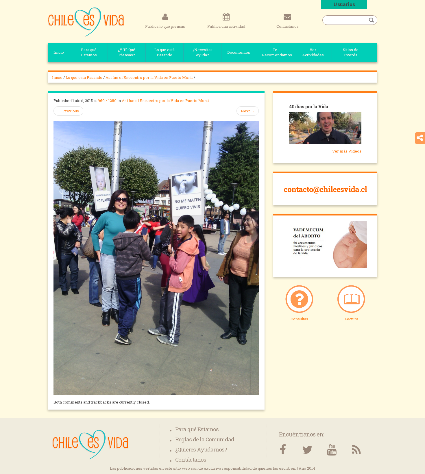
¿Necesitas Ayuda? (202, 52)
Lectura (351, 318)
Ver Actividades (313, 52)
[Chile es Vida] (86, 21)
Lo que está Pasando (164, 52)
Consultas (299, 318)
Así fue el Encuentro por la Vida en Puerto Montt (149, 77)
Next (247, 111)
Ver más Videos (346, 151)
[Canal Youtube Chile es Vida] (331, 450)
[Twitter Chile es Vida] (307, 450)
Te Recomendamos (277, 52)
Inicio (58, 52)
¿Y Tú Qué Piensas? (126, 52)
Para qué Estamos (89, 52)
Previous (68, 111)
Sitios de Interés (351, 52)
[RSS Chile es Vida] (356, 450)
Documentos (238, 52)
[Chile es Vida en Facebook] (282, 450)
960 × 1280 (107, 100)
